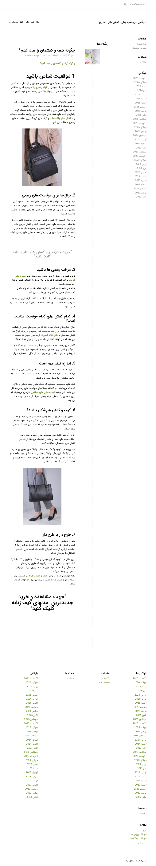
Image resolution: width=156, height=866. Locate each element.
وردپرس (142, 843)
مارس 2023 (140, 176)
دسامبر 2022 (140, 189)
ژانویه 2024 (140, 144)
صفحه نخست (139, 48)
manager (29, 55)
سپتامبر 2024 (139, 135)
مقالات (44, 55)
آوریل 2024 (140, 140)
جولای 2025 (140, 127)
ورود (144, 830)
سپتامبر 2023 (139, 152)
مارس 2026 (140, 95)
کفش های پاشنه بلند (60, 118)
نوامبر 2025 (140, 111)
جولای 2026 (140, 82)
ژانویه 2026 (140, 103)
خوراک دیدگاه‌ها (138, 838)
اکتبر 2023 (141, 148)
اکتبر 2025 (141, 115)
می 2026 (141, 90)
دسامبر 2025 (140, 107)
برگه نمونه (141, 44)
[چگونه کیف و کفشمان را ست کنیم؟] (92, 56)
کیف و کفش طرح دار (36, 576)
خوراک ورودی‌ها (138, 834)
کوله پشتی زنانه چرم (36, 87)
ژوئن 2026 (140, 86)
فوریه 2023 (140, 180)
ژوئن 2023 (140, 164)
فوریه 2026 (140, 99)
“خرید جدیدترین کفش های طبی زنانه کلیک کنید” (42, 254)
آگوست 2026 (139, 78)
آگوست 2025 (139, 123)
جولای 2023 (140, 160)
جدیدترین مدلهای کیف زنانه (42, 603)
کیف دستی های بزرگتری (43, 392)
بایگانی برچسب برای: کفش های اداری (122, 22)
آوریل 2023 (140, 172)
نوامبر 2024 (140, 131)
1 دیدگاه (56, 55)
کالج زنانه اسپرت (49, 335)
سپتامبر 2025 (139, 119)
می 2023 (141, 168)
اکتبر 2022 (141, 197)
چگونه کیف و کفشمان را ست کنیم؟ (47, 50)
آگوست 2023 (139, 156)
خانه (27, 22)
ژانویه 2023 (140, 185)
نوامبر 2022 (140, 193)
